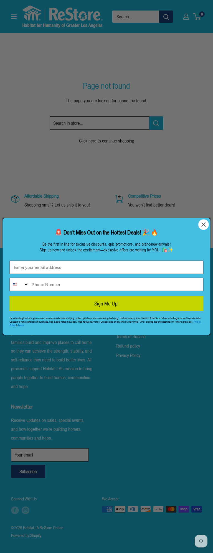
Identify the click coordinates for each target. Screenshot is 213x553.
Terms (21, 325)
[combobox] (19, 284)
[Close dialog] (203, 225)
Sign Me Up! (106, 303)
